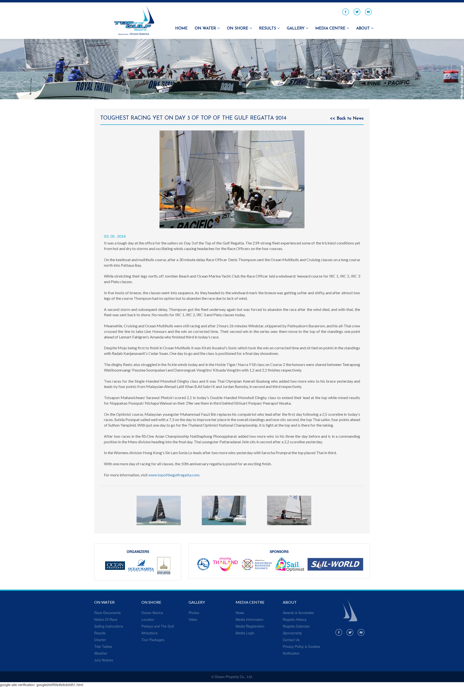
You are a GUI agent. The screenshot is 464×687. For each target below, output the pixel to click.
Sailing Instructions (108, 626)
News (240, 612)
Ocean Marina (152, 612)
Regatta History (294, 619)
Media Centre (331, 28)
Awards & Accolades (298, 612)
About (363, 28)
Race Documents (107, 612)
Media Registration (250, 626)
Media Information (249, 619)
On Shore (238, 28)
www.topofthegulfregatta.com (173, 474)
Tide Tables (103, 646)
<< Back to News (347, 118)
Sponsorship (292, 632)
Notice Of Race (105, 619)
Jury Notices (103, 660)
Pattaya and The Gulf (157, 626)
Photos (193, 612)
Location (147, 619)
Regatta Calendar (296, 626)
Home (181, 28)
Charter (100, 639)
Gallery (296, 28)
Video (192, 619)
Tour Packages (152, 639)
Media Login (245, 632)
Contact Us (291, 639)
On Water (206, 28)
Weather (100, 653)
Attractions (149, 632)
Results (268, 28)
